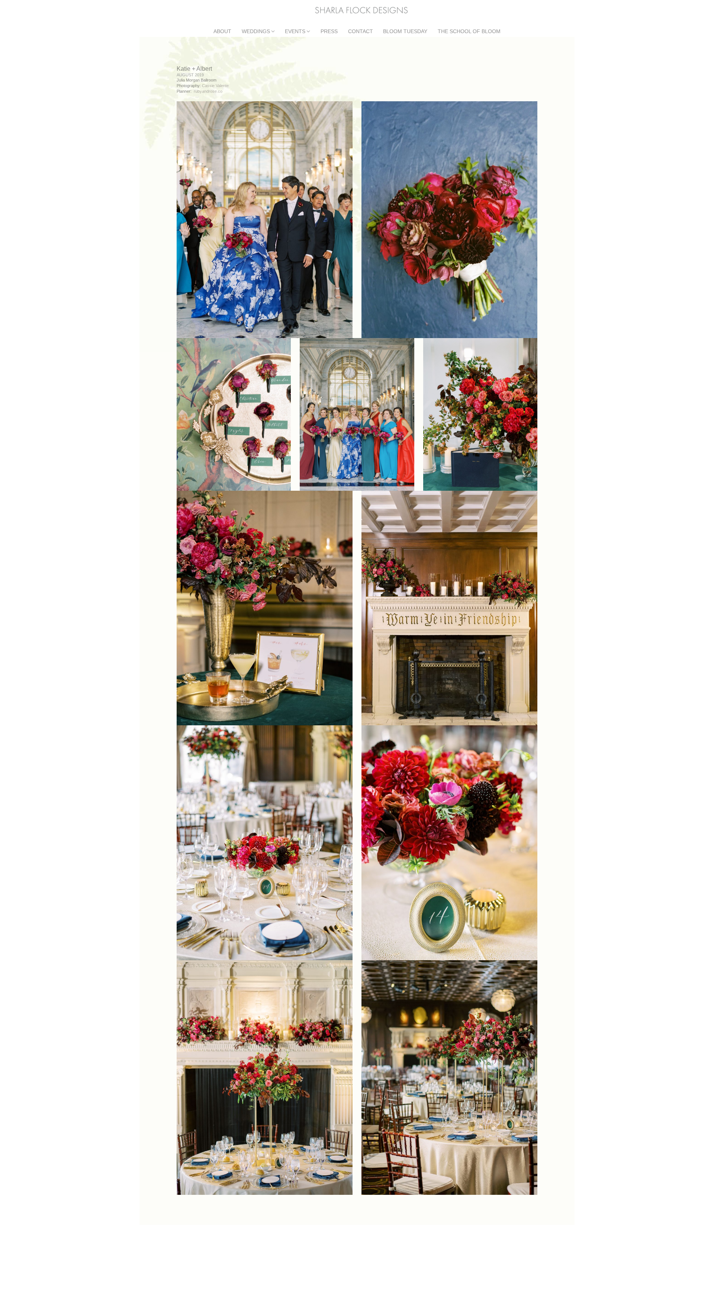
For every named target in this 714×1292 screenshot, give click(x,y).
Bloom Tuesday (405, 31)
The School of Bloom (469, 31)
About (222, 31)
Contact (360, 31)
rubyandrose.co (208, 91)
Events (295, 31)
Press (329, 31)
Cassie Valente (215, 85)
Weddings (256, 31)
